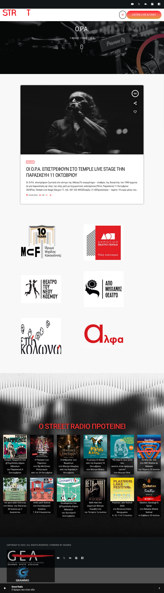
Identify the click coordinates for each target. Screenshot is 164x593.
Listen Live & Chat (144, 14)
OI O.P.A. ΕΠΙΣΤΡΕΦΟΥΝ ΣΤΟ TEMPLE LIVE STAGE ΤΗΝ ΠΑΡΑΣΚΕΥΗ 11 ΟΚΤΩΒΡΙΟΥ (75, 172)
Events (30, 162)
